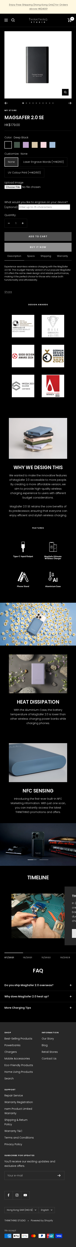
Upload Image (13, 182)
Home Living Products (18, 1072)
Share (8, 292)
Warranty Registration (18, 1102)
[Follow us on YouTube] (25, 1195)
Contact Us (49, 1058)
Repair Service (13, 1095)
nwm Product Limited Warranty (18, 1111)
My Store (10, 110)
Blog (45, 1045)
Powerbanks (12, 1045)
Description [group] (14, 256)
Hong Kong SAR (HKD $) (20, 1210)
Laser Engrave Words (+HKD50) (43, 162)
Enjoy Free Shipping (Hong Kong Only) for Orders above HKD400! (38, 7)
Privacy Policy (13, 1144)
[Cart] (70, 20)
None (11, 162)
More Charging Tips (17, 1008)
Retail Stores (50, 1052)
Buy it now (38, 247)
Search (9, 1078)
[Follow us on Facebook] (8, 1195)
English (45, 1210)
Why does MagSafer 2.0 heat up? (26, 996)
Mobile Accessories (17, 1058)
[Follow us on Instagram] (17, 1195)
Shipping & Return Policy (15, 1122)
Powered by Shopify (42, 1220)
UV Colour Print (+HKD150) (24, 172)
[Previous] (6, 103)
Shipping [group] (46, 256)
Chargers (10, 1052)
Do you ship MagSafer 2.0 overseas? (28, 985)
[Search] (13, 20)
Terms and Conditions (19, 1137)
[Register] (59, 1175)
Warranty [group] (62, 256)
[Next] (70, 103)
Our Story (48, 1038)
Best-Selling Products (18, 1038)
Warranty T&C (13, 1131)
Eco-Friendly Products (18, 1065)
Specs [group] (31, 256)
